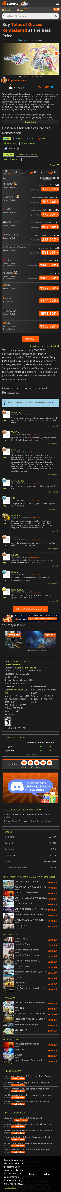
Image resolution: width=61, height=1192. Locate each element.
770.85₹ (49, 214)
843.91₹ (49, 239)
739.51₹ (49, 189)
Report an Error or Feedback (43, 346)
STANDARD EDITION (27, 154)
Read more (30, 122)
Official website (12, 664)
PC (8, 138)
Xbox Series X (30, 143)
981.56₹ (49, 252)
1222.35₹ (48, 288)
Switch (44, 138)
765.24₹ (49, 201)
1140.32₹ (48, 265)
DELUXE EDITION (12, 159)
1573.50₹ (48, 313)
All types (8, 154)
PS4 (31, 138)
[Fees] (47, 178)
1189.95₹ (48, 278)
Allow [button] (47, 1174)
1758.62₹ (48, 326)
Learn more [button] (10, 1187)
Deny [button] (31, 1174)
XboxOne (11, 143)
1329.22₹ (48, 300)
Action (19, 667)
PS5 (19, 138)
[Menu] (57, 3)
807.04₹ (49, 226)
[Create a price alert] (57, 54)
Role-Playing (30, 667)
